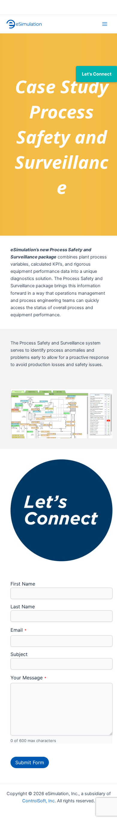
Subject (19, 654)
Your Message (28, 678)
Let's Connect (97, 74)
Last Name (22, 606)
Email (18, 630)
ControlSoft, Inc (38, 801)
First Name (22, 583)
